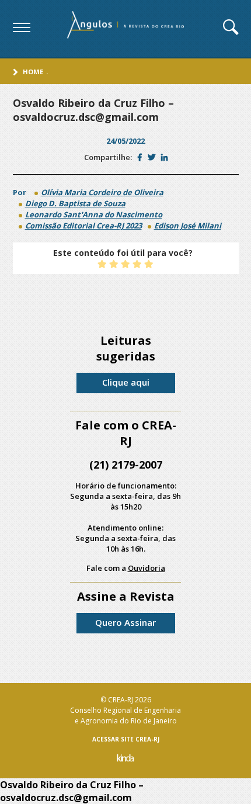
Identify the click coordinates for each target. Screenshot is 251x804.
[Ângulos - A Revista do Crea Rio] (127, 28)
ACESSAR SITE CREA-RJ (125, 739)
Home (33, 71)
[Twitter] (151, 157)
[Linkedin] (164, 157)
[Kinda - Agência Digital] (125, 759)
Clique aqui (125, 382)
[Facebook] (140, 157)
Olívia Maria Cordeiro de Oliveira (102, 192)
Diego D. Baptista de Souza (75, 203)
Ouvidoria (146, 568)
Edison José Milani (187, 225)
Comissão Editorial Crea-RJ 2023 (83, 225)
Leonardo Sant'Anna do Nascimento (93, 214)
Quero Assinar (125, 622)
